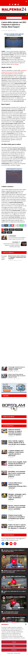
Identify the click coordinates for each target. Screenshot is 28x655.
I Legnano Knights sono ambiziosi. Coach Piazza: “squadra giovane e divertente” (16, 453)
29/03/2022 (11, 371)
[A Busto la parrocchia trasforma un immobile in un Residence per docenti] (4, 516)
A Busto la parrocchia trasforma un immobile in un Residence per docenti (16, 516)
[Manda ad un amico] (15, 225)
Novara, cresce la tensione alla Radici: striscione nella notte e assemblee (16, 507)
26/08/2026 (11, 457)
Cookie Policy (10, 653)
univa (4, 232)
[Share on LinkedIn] (9, 225)
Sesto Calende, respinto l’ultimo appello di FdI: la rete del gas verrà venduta (16, 442)
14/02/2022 (5, 30)
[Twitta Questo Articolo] (6, 225)
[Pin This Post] (12, 225)
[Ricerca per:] (14, 18)
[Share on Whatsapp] (21, 225)
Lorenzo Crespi (13, 30)
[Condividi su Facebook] (3, 225)
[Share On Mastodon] (24, 225)
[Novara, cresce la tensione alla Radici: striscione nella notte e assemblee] (4, 507)
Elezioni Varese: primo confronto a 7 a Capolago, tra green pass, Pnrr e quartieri (17, 257)
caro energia (15, 64)
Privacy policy (17, 653)
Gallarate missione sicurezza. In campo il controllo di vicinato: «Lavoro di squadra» (15, 432)
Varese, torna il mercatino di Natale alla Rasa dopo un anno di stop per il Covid (16, 376)
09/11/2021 (11, 378)
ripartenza (19, 229)
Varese (9, 232)
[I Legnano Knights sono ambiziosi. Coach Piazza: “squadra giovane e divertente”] (4, 452)
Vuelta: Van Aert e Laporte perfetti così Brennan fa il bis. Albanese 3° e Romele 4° (17, 526)
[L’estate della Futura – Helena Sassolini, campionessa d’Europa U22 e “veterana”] (4, 484)
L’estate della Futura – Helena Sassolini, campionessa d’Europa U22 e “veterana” (17, 485)
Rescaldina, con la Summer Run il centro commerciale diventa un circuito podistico (16, 474)
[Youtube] (15, 4)
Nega (14, 646)
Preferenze (14, 650)
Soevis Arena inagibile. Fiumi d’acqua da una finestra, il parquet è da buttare (17, 463)
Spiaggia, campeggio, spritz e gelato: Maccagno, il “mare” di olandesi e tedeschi (17, 496)
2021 (6, 229)
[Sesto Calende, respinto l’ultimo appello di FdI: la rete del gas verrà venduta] (4, 442)
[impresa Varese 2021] (14, 48)
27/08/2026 (11, 436)
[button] (26, 624)
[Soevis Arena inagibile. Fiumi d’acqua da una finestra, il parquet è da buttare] (4, 463)
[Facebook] (10, 4)
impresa (12, 229)
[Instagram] (18, 4)
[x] (12, 4)
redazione (17, 371)
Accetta (14, 642)
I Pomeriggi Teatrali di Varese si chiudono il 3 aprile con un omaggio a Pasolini (16, 368)
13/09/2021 (11, 260)
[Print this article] (18, 225)
